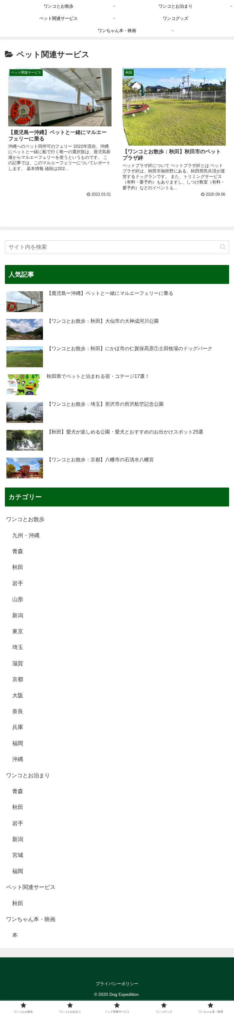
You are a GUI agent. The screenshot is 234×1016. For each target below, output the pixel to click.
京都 (17, 679)
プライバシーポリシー (117, 983)
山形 (17, 599)
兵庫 (17, 727)
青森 (17, 551)
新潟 (17, 615)
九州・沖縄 (26, 535)
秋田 (17, 567)
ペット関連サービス (30, 887)
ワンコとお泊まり (28, 775)
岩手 (17, 583)
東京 (17, 631)
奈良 (17, 711)
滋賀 (17, 663)
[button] (223, 246)
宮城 (17, 855)
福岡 (17, 743)
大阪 (17, 695)
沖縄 (17, 759)
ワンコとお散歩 (25, 519)
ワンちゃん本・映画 (30, 919)
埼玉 (17, 647)
